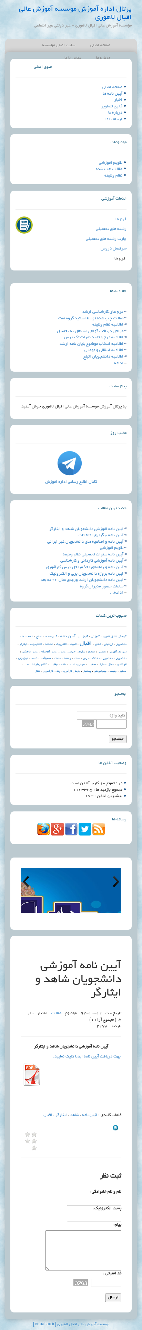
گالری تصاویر (111, 106)
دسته (77, 658)
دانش (62, 652)
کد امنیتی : (112, 1273)
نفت (26, 664)
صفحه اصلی (100, 45)
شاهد (34, 658)
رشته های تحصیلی (111, 229)
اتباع (39, 636)
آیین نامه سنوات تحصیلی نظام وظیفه (93, 554)
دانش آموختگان (49, 652)
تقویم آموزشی (110, 163)
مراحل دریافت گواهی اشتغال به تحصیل (90, 331)
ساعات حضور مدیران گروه (101, 586)
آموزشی (83, 636)
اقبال (86, 644)
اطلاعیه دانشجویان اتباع (103, 356)
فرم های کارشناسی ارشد (102, 312)
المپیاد (73, 644)
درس (86, 658)
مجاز (111, 664)
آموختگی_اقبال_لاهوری (114, 637)
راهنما (67, 658)
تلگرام (82, 652)
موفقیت (54, 664)
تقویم (91, 651)
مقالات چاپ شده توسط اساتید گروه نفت (90, 318)
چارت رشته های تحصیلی (106, 239)
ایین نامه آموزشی (117, 652)
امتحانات (49, 644)
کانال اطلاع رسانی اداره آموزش (71, 482)
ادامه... (116, 363)
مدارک (102, 664)
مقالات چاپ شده (109, 169)
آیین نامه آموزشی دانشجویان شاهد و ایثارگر (86, 529)
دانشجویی (108, 658)
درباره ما (115, 112)
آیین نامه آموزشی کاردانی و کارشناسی (91, 560)
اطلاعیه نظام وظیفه (107, 324)
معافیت (92, 664)
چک (58, 671)
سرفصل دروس (113, 248)
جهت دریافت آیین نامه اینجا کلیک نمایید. (87, 1056)
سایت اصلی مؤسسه (58, 45)
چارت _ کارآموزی (71, 671)
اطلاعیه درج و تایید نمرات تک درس (93, 337)
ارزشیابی (108, 644)
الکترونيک (61, 644)
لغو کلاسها (121, 664)
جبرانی (72, 652)
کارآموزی (48, 671)
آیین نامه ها (112, 94)
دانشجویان (121, 658)
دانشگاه (96, 658)
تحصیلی (102, 652)
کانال (37, 671)
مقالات (56, 1013)
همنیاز (123, 671)
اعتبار (98, 644)
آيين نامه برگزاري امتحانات (101, 535)
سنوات (46, 658)
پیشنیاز (87, 671)
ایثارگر (23, 644)
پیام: (117, 1225)
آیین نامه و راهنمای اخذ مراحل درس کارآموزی (84, 567)
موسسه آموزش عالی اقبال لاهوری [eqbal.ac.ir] (71, 1324)
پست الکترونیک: (107, 1208)
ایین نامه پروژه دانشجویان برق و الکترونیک (86, 574)
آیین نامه (67, 636)
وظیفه (113, 671)
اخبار (118, 100)
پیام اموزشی (100, 671)
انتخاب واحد (36, 644)
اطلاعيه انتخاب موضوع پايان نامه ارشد (91, 344)
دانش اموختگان (30, 652)
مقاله (63, 664)
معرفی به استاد (77, 664)
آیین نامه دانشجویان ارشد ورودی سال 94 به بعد (82, 580)
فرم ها (120, 219)
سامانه (57, 658)
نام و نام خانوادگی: (105, 1192)
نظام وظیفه (113, 175)
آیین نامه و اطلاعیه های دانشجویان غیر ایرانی (85, 542)
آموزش (95, 636)
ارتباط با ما (113, 119)
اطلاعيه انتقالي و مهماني (103, 350)
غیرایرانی (23, 658)
